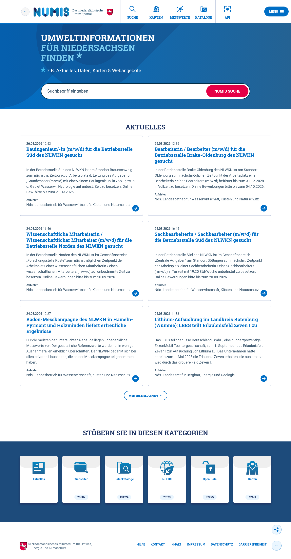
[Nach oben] (276, 545)
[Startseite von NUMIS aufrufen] (73, 12)
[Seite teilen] (276, 529)
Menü (273, 11)
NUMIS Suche (227, 91)
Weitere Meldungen (143, 395)
